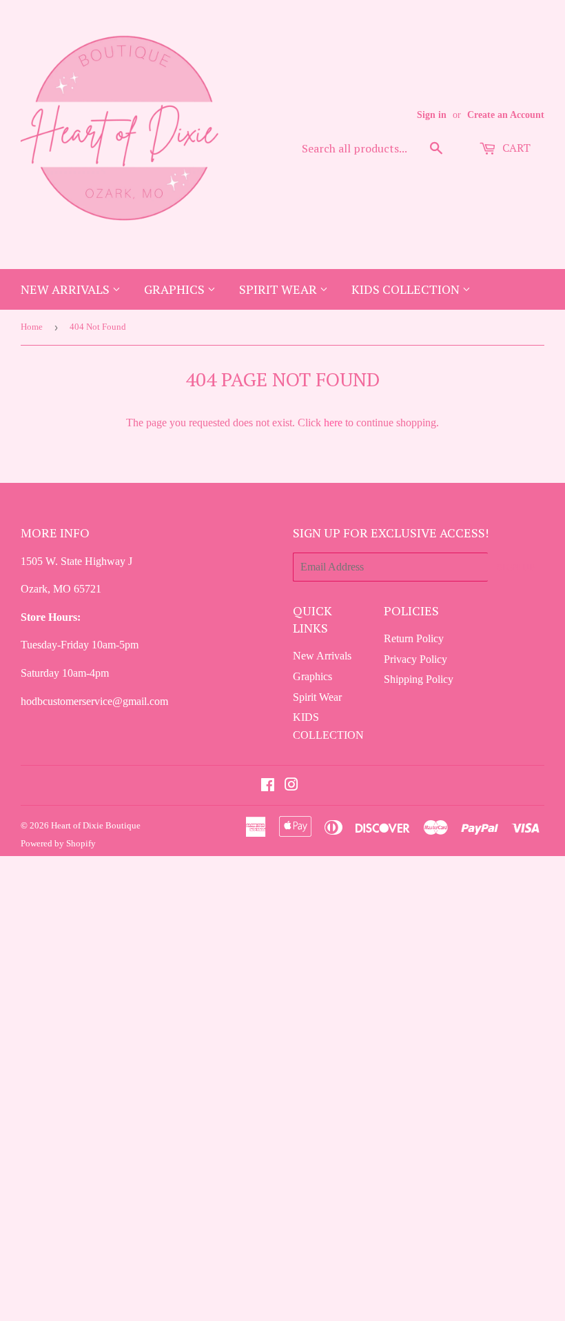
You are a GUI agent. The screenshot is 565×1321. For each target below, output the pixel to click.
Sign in (431, 115)
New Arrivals (66, 289)
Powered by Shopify (58, 843)
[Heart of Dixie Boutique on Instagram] (291, 786)
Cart (515, 147)
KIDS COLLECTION (406, 289)
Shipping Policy (418, 679)
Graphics (175, 289)
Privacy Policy (415, 659)
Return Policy (414, 638)
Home (32, 326)
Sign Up (516, 566)
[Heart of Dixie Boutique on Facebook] (267, 786)
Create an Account (505, 115)
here (333, 422)
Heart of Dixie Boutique (96, 825)
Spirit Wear (279, 289)
